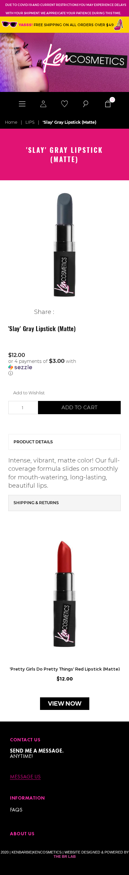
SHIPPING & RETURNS (36, 502)
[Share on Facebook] (59, 312)
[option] (64, 245)
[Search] (85, 104)
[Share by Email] (90, 312)
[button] (64, 367)
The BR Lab (65, 856)
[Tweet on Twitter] (69, 312)
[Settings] (43, 104)
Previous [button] (10, 626)
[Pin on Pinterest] (79, 312)
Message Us (25, 777)
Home (11, 122)
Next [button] (119, 626)
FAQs (16, 809)
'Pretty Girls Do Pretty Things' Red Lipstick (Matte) (65, 669)
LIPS (29, 122)
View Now (64, 703)
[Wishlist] (64, 104)
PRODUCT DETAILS (33, 441)
